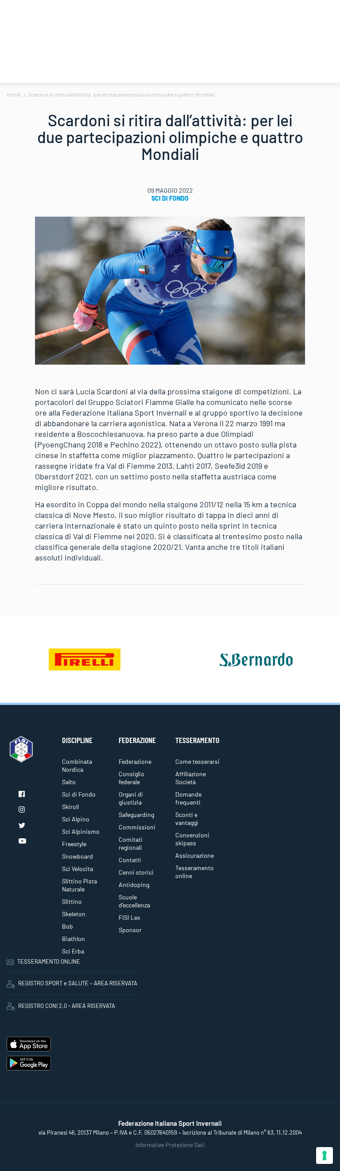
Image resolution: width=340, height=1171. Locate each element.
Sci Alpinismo (81, 831)
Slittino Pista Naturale (79, 885)
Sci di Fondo (170, 198)
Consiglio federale (131, 778)
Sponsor (130, 930)
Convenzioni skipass (192, 839)
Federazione (135, 761)
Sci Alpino (75, 819)
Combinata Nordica (77, 765)
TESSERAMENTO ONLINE (48, 961)
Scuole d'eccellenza (134, 901)
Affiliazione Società (190, 778)
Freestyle (74, 844)
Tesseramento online (194, 871)
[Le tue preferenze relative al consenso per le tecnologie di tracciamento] (324, 1155)
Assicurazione (194, 855)
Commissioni (137, 827)
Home (13, 94)
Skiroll (70, 806)
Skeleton (73, 914)
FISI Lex (129, 917)
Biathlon (73, 938)
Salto (69, 782)
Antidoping (134, 884)
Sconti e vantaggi (186, 818)
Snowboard (77, 856)
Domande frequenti (188, 798)
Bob (67, 926)
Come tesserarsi (197, 761)
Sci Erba (73, 951)
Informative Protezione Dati (170, 1144)
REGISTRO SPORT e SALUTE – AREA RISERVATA (77, 983)
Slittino (72, 901)
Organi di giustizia (131, 798)
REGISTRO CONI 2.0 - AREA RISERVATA (66, 1005)
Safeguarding (136, 814)
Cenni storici (136, 872)
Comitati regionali (131, 843)
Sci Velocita (77, 868)
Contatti (130, 860)
